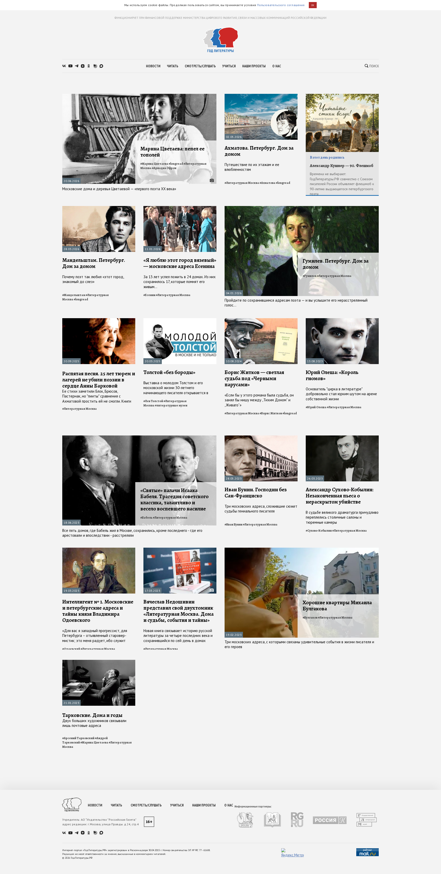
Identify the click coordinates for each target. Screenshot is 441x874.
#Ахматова (267, 183)
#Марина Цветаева (154, 164)
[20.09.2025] (98, 320)
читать (172, 66)
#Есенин (149, 295)
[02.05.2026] (261, 96)
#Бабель (146, 518)
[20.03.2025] (179, 320)
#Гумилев (309, 276)
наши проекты (254, 66)
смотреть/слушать (200, 66)
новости (153, 66)
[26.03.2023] (342, 437)
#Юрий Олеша (316, 407)
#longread (176, 164)
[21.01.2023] (98, 662)
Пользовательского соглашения (281, 5)
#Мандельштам (73, 295)
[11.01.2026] (179, 208)
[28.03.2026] (98, 208)
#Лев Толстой (153, 401)
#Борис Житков (271, 413)
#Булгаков (310, 617)
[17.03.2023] (179, 549)
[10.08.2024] (261, 320)
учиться (229, 66)
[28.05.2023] (261, 437)
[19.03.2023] (98, 549)
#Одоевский (71, 649)
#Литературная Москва (242, 183)
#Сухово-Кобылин (319, 531)
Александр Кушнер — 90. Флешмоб (341, 165)
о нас (276, 66)
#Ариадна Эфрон (164, 168)
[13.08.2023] (342, 320)
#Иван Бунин (233, 524)
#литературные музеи (171, 405)
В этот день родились (327, 157)
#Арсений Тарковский (78, 738)
